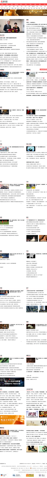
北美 (7, 8)
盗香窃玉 (41, 403)
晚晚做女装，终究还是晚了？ (31, 261)
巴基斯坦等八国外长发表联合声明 (6, 47)
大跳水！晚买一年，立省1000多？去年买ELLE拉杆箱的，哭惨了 (11, 125)
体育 (35, 4)
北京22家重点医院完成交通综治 (32, 336)
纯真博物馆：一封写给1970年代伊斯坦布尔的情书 (9, 337)
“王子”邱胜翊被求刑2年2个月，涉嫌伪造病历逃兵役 (35, 220)
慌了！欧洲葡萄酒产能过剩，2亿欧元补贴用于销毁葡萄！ (10, 443)
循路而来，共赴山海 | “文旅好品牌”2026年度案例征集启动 (10, 192)
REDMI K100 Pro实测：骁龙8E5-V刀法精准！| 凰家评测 (10, 300)
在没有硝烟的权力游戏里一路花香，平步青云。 (8, 399)
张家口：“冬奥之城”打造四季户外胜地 (33, 63)
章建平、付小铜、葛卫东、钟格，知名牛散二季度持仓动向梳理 (11, 115)
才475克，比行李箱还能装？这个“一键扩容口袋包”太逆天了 (10, 60)
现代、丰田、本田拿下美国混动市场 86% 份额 (34, 199)
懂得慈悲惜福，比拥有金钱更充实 (32, 377)
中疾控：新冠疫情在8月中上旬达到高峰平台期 (34, 43)
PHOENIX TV (38, 463)
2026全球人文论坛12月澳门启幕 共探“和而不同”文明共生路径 (11, 363)
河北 (34, 8)
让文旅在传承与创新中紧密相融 (32, 24)
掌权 (19, 393)
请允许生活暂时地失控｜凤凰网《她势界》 (7, 365)
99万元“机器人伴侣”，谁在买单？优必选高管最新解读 (36, 115)
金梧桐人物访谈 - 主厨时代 (5, 259)
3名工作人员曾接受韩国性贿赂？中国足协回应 (8, 231)
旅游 (41, 6)
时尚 (26, 4)
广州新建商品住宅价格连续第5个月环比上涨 (34, 300)
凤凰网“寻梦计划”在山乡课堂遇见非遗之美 (7, 375)
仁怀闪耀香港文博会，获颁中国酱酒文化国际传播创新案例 (10, 195)
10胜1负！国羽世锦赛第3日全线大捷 (6, 225)
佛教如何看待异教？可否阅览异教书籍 (33, 369)
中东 (4, 8)
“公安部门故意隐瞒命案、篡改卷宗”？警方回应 (34, 49)
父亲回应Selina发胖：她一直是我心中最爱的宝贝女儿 (36, 223)
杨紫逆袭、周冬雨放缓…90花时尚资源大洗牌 (34, 267)
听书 (1, 389)
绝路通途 (44, 405)
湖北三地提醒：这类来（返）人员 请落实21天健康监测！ (36, 334)
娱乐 (21, 4)
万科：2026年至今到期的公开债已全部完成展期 (34, 296)
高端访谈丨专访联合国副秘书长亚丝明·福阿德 (34, 35)
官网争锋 (41, 399)
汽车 (44, 4)
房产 (27, 288)
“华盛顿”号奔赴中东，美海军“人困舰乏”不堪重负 (8, 152)
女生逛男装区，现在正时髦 (31, 271)
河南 (36, 8)
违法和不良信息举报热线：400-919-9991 (24, 466)
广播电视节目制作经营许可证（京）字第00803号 (30, 470)
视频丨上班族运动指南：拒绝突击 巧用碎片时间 (35, 32)
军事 (30, 4)
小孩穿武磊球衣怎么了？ (4, 229)
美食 (45, 6)
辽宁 (9, 8)
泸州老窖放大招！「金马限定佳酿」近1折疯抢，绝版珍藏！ (10, 158)
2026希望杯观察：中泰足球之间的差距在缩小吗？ (9, 233)
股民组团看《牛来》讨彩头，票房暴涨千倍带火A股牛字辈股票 (11, 89)
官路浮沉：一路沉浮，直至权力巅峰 (32, 399)
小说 (27, 389)
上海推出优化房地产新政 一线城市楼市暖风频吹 (34, 290)
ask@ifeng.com (36, 466)
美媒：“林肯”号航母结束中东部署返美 (6, 160)
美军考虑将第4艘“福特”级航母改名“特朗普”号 (8, 154)
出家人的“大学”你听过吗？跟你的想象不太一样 (34, 367)
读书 (25, 6)
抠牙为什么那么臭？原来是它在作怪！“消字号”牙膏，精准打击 (11, 64)
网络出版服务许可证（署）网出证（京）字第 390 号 (20, 468)
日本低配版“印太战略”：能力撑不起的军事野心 (8, 156)
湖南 (41, 8)
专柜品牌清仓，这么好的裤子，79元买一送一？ (8, 436)
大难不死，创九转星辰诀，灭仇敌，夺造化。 (34, 405)
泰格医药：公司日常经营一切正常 (32, 330)
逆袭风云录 (20, 403)
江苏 (31, 8)
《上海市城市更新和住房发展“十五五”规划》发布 (35, 292)
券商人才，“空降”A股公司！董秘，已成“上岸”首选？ (9, 119)
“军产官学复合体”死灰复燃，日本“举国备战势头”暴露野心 (36, 37)
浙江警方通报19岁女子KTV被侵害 (32, 45)
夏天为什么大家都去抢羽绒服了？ (6, 441)
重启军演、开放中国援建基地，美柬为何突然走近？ (9, 55)
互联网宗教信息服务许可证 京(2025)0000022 (26, 472)
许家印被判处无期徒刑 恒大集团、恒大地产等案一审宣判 (36, 294)
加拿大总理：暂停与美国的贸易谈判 (8, 38)
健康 (27, 321)
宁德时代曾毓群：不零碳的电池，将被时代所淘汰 (9, 87)
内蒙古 (12, 8)
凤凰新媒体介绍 (3, 463)
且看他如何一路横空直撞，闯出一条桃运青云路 (34, 397)
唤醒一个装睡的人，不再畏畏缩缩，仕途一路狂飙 (35, 409)
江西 (44, 8)
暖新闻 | (28, 61)
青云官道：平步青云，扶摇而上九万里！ (7, 413)
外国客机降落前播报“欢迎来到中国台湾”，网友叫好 (9, 59)
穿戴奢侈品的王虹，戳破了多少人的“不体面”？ (34, 274)
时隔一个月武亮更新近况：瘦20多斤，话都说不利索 (35, 158)
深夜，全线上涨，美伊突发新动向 (6, 121)
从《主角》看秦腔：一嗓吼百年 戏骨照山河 (7, 339)
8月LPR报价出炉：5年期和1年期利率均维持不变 (35, 298)
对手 (43, 407)
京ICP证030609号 (17, 470)
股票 (13, 6)
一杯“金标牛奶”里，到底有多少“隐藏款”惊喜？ (8, 371)
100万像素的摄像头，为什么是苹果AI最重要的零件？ (35, 156)
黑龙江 (18, 8)
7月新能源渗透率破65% (30, 195)
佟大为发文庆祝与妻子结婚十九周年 (32, 227)
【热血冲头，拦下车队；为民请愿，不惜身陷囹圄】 (35, 391)
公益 (1, 355)
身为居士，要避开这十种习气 (31, 379)
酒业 (37, 6)
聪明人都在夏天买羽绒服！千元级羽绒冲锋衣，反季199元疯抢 (11, 449)
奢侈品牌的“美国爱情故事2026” (32, 276)
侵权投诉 (41, 466)
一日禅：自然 (28, 375)
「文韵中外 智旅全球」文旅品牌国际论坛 (7, 197)
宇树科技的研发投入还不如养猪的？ (32, 129)
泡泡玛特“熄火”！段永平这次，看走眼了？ (33, 133)
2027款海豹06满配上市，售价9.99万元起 (33, 203)
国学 (29, 6)
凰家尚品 (28, 69)
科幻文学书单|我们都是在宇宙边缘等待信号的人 (8, 334)
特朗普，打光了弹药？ (4, 39)
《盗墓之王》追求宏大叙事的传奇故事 (7, 409)
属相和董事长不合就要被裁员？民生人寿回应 (34, 121)
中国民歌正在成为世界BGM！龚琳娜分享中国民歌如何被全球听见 (12, 201)
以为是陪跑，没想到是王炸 (31, 233)
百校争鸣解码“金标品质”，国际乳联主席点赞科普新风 (9, 367)
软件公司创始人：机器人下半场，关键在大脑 (34, 117)
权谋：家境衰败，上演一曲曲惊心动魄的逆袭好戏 (9, 403)
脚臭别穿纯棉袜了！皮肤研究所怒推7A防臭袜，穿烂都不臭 (10, 445)
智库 (9, 6)
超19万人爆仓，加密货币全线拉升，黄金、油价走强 (9, 117)
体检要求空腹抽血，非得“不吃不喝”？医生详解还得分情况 (36, 343)
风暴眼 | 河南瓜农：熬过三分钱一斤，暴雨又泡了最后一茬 (10, 83)
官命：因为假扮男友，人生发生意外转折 (7, 391)
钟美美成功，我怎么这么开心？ (32, 269)
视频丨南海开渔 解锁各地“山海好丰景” (33, 28)
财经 (7, 4)
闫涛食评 (1, 267)
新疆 (15, 8)
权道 (14, 407)
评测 (21, 6)
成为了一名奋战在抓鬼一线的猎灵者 (6, 401)
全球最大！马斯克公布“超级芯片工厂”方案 (33, 304)
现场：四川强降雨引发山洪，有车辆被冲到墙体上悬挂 (36, 53)
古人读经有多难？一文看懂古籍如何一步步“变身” (35, 371)
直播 (2, 6)
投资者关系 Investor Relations (25, 463)
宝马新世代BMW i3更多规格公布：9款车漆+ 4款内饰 (35, 166)
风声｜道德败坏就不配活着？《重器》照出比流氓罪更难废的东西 (11, 85)
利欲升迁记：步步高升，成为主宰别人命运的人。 (9, 393)
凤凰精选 (2, 69)
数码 (17, 6)
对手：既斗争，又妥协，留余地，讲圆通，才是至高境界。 (10, 395)
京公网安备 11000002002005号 (37, 468)
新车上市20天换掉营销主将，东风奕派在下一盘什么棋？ (36, 197)
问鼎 (20, 397)
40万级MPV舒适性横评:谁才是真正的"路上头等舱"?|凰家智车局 (11, 308)
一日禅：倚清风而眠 (30, 363)
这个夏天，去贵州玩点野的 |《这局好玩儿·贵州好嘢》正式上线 (11, 190)
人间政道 (15, 401)
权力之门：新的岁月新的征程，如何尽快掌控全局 (9, 411)
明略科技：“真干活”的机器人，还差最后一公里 (8, 81)
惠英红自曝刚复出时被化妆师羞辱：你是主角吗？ (35, 221)
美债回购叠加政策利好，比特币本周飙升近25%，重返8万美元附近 (12, 123)
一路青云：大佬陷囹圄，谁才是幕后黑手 (7, 405)
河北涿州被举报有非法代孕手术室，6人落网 (34, 47)
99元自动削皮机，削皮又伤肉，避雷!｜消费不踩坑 (9, 304)
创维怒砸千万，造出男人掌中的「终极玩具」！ (8, 335)
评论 (6, 6)
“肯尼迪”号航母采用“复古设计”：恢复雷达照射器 (8, 166)
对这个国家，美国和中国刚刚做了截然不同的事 (8, 53)
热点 (1, 35)
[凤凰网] (4, 2)
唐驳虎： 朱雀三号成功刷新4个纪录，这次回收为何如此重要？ (11, 78)
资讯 (2, 4)
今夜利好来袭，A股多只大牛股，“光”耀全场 (8, 127)
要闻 (27, 19)
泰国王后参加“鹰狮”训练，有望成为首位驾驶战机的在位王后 (10, 66)
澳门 (2, 8)
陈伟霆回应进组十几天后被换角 (32, 225)
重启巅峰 (17, 391)
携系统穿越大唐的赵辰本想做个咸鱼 (32, 403)
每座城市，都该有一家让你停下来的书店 (7, 332)
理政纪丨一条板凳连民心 (30, 22)
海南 (21, 8)
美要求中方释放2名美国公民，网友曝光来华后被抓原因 (10, 49)
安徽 (24, 8)
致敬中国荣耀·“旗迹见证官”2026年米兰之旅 (7, 199)
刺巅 (15, 409)
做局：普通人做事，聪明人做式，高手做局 (34, 395)
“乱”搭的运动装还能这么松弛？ (31, 273)
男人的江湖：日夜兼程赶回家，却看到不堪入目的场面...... (36, 401)
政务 (40, 4)
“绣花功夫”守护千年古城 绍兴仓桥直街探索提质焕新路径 (36, 30)
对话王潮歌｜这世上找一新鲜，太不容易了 (7, 330)
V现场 (30, 144)
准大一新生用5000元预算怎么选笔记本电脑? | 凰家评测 (10, 296)
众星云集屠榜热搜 (29, 207)
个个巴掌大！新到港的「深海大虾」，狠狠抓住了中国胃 (10, 447)
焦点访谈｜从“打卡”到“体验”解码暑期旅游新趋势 (35, 26)
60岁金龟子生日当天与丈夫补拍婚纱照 (33, 229)
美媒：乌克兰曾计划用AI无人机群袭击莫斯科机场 (9, 164)
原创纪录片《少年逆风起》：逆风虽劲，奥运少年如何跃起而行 (11, 369)
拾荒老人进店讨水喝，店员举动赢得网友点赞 (38, 61)
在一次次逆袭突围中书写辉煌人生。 (6, 407)
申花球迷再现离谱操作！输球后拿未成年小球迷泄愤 (9, 235)
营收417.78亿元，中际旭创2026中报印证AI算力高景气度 (36, 127)
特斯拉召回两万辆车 (30, 193)
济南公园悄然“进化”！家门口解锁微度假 (33, 64)
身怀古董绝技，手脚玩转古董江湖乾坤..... (33, 407)
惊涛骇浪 (19, 399)
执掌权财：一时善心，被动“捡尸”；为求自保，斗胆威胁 (36, 393)
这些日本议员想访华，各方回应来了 (6, 43)
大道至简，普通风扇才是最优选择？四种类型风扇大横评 (10, 306)
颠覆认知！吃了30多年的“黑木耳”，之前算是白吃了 (9, 451)
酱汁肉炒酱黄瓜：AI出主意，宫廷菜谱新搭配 (8, 263)
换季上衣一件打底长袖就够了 (31, 265)
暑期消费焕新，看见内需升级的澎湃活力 (33, 34)
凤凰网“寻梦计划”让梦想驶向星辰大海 (6, 373)
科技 (12, 4)
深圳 (29, 8)
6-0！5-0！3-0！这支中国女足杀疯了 (6, 227)
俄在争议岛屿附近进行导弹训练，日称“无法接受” (8, 162)
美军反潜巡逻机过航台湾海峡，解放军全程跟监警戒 (35, 41)
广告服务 (43, 463)
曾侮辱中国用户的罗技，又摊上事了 (32, 162)
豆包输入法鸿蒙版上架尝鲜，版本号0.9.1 (33, 164)
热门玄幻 (31, 389)
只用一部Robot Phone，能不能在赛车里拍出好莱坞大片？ (10, 302)
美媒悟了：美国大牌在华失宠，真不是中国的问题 (9, 57)
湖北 (39, 8)
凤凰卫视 (16, 4)
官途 (43, 395)
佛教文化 (33, 6)
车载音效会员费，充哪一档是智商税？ (33, 190)
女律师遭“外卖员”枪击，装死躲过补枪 (7, 62)
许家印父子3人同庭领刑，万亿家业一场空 (33, 119)
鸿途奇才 (16, 405)
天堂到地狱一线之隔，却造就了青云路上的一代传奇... (9, 397)
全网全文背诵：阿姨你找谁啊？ (32, 263)
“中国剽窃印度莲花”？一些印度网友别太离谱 (8, 45)
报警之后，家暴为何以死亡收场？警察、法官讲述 (9, 91)
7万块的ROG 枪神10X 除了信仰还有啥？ (7, 298)
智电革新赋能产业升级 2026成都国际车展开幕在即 (10, 31)
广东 (26, 8)
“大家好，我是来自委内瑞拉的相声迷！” (33, 39)
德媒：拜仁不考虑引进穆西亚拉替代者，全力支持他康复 (36, 339)
